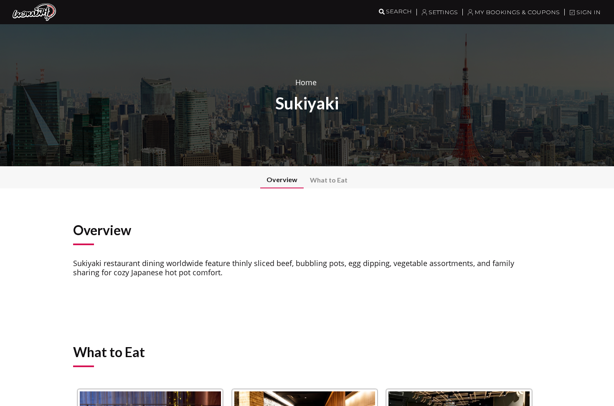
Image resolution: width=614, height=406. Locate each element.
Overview (281, 179)
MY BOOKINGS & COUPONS (517, 12)
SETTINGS (443, 12)
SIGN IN (588, 12)
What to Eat (329, 180)
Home (306, 82)
